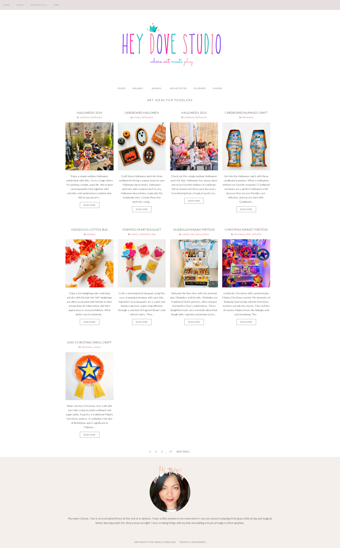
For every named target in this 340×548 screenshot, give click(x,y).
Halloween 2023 (194, 112)
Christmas (239, 234)
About (20, 5)
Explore (217, 88)
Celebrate (200, 88)
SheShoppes (198, 542)
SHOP (56, 5)
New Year (195, 234)
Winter (205, 234)
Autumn (91, 234)
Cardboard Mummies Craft (246, 112)
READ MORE (90, 205)
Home (6, 5)
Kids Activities (178, 88)
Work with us (39, 5)
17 (170, 451)
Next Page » (184, 451)
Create (122, 88)
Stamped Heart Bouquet (142, 229)
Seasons (156, 88)
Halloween (96, 117)
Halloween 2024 (89, 112)
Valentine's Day (147, 234)
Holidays (138, 88)
